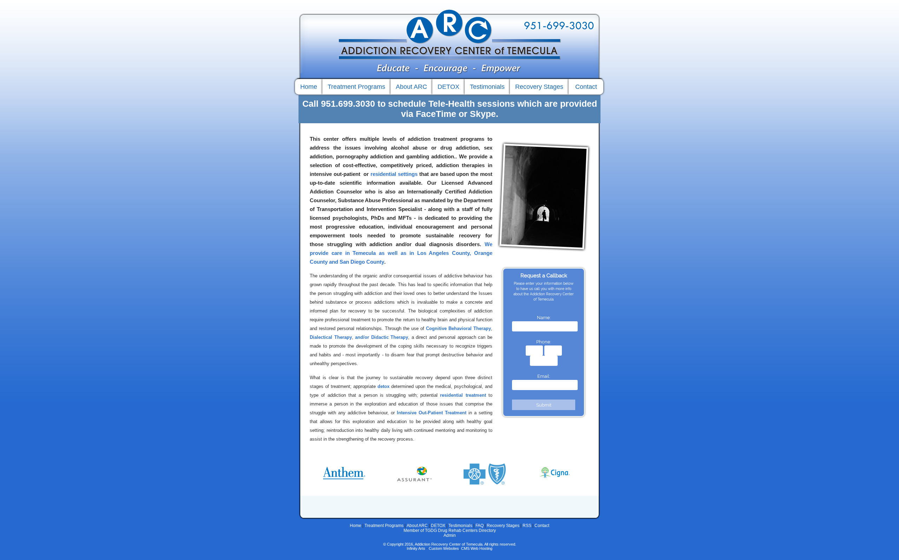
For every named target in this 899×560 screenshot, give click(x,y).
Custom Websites (444, 548)
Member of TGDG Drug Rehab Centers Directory (449, 530)
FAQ (479, 525)
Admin (450, 535)
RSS (527, 525)
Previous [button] (303, 473)
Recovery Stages (503, 525)
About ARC (417, 525)
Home (355, 525)
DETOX (438, 525)
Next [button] (595, 473)
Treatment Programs (384, 525)
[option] (344, 469)
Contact (541, 525)
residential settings (394, 174)
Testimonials (460, 525)
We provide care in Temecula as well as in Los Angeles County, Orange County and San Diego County (401, 253)
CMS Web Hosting (476, 548)
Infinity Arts (416, 548)
